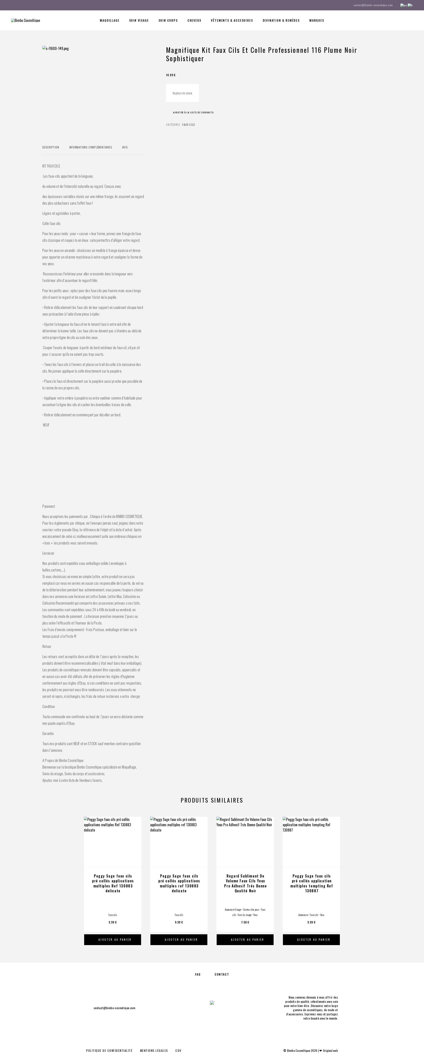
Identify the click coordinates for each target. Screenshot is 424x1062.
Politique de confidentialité (109, 1050)
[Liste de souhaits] (401, 19)
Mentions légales (154, 1050)
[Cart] (411, 19)
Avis (125, 147)
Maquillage (109, 20)
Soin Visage (139, 20)
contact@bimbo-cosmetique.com (373, 5)
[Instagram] (20, 5)
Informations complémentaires (90, 147)
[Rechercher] (381, 20)
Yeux (255, 915)
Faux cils (188, 124)
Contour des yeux (251, 909)
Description (50, 147)
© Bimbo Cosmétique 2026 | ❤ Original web (310, 1050)
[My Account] (391, 20)
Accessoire (303, 915)
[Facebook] (12, 5)
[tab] (50, 150)
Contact (222, 974)
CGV (178, 1050)
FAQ (198, 974)
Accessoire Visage (233, 909)
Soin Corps (168, 20)
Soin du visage (244, 915)
